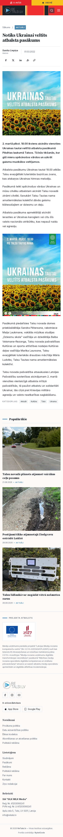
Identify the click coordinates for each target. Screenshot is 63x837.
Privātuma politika (11, 725)
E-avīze (17, 3)
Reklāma (6, 766)
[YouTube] (19, 695)
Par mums (7, 775)
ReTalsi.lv (21, 828)
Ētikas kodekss (10, 734)
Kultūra (34, 401)
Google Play (34, 709)
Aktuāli (20, 27)
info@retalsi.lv (9, 815)
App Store (13, 709)
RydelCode (40, 832)
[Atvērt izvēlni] (59, 10)
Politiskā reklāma (10, 743)
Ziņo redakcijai (9, 784)
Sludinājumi (8, 758)
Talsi (43, 401)
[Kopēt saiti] (34, 60)
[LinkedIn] (20, 60)
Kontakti (6, 779)
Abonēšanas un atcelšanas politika (19, 738)
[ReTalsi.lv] (13, 10)
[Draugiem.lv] (27, 60)
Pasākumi (7, 762)
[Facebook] (5, 60)
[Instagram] (12, 695)
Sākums (6, 27)
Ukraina (53, 401)
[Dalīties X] (13, 60)
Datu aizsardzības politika (15, 730)
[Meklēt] (51, 10)
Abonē (48, 3)
